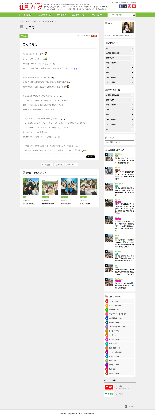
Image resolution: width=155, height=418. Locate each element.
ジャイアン (84, 197)
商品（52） (112, 369)
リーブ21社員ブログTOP (28, 21)
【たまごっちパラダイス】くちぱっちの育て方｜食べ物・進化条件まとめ (124, 160)
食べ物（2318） (114, 331)
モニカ (24, 36)
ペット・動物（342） (116, 352)
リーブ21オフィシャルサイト (120, 2)
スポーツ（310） (114, 356)
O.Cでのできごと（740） (117, 327)
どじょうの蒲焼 (85, 204)
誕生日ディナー (66, 204)
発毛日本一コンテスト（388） (119, 314)
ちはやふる (65, 197)
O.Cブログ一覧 (44, 21)
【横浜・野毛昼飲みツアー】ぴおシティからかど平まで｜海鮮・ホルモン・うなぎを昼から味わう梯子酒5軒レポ (124, 207)
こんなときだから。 (29, 204)
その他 (94, 36)
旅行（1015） (113, 344)
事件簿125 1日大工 (48, 204)
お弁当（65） (113, 335)
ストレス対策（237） (116, 305)
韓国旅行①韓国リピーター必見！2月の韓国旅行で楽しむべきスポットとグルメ (124, 272)
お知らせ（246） (114, 322)
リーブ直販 (119, 394)
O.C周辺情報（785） (116, 318)
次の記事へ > (71, 165)
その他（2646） (114, 373)
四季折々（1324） (115, 365)
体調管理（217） (114, 310)
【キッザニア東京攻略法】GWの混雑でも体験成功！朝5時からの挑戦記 (124, 285)
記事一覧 (59, 165)
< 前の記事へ (47, 165)
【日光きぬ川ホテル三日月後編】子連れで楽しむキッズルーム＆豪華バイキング (124, 258)
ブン (24, 197)
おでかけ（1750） (115, 339)
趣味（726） (113, 360)
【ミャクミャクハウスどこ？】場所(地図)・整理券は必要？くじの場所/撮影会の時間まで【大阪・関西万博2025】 (124, 226)
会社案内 (133, 2)
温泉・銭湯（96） (115, 348)
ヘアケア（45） (114, 301)
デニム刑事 (45, 197)
